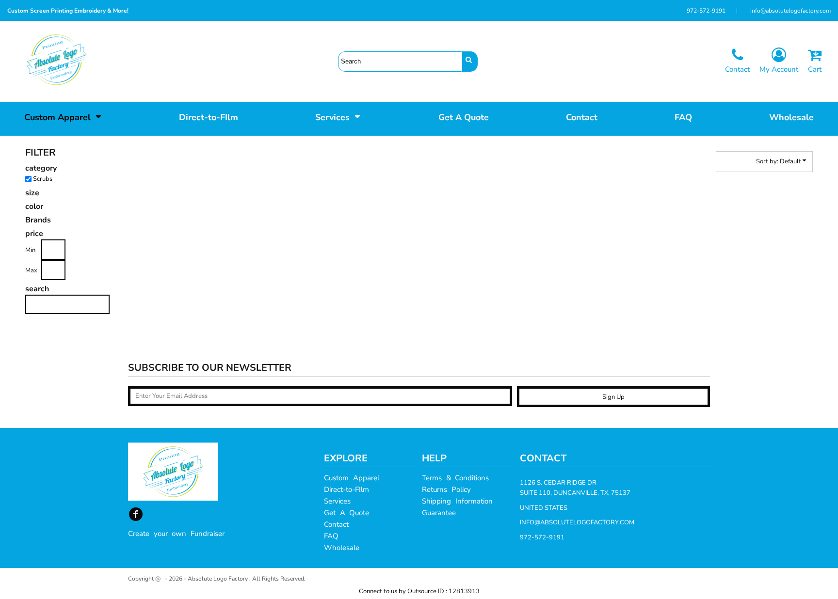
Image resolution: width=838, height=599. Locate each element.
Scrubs (42, 178)
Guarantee (439, 513)
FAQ (331, 536)
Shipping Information (457, 501)
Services (337, 501)
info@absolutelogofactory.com (790, 11)
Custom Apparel (351, 478)
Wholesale (341, 547)
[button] (63, 116)
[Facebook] (136, 514)
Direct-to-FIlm (346, 489)
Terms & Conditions (455, 478)
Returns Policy (446, 489)
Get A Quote (346, 513)
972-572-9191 (706, 11)
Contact (336, 524)
